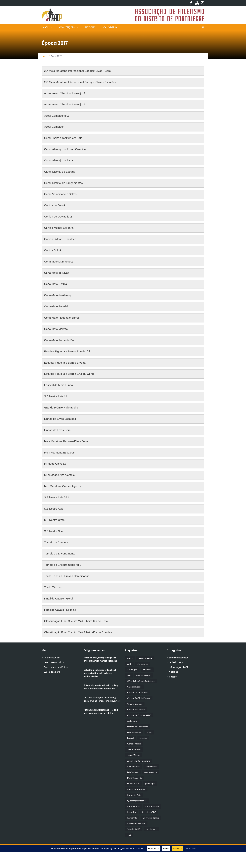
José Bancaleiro (134, 749)
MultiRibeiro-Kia (134, 778)
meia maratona (150, 772)
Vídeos (173, 676)
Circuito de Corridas (136, 709)
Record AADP (133, 806)
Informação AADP (178, 667)
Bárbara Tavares (143, 675)
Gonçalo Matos (134, 743)
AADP (46, 27)
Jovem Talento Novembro (138, 761)
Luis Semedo (133, 772)
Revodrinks (132, 818)
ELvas (149, 732)
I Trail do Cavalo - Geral (58, 598)
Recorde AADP (152, 806)
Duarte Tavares (134, 732)
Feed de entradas (54, 662)
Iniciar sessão (52, 657)
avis (129, 675)
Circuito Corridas (134, 704)
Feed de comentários (56, 667)
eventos (143, 738)
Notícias (90, 27)
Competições (67, 27)
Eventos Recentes (178, 657)
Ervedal (130, 738)
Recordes (131, 812)
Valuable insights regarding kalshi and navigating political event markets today (100, 673)
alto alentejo (142, 664)
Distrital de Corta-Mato (137, 726)
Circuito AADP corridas (137, 692)
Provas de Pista (134, 795)
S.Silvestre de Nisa (151, 818)
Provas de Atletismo (136, 789)
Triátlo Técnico (53, 587)
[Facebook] (190, 3)
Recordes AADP (149, 812)
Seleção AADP (133, 829)
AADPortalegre (145, 658)
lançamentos (151, 766)
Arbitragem (132, 669)
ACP (129, 664)
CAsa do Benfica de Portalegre (141, 681)
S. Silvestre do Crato (136, 823)
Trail (129, 835)
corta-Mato (132, 721)
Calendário (110, 27)
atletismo (147, 669)
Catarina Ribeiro (134, 687)
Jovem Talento (133, 755)
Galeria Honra (176, 662)
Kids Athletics (133, 766)
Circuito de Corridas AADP (139, 715)
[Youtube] (196, 3)
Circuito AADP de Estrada (138, 698)
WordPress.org (52, 671)
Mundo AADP (133, 783)
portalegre (150, 783)
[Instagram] (201, 3)
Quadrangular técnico (137, 800)
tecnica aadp (151, 829)
